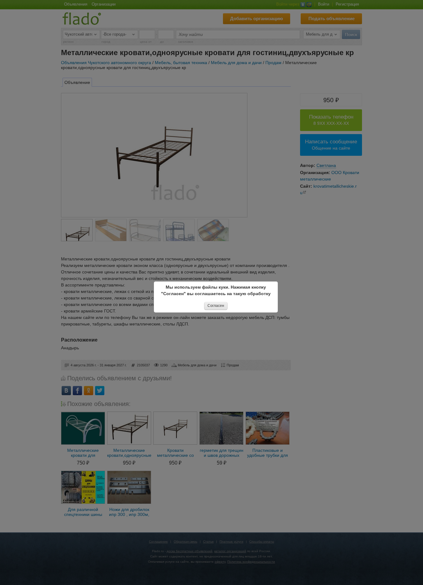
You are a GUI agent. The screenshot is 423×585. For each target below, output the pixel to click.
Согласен (215, 305)
